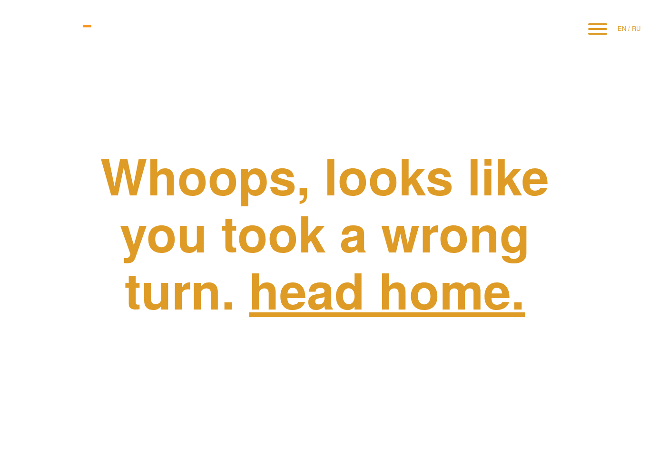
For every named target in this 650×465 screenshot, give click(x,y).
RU (636, 28)
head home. (387, 289)
